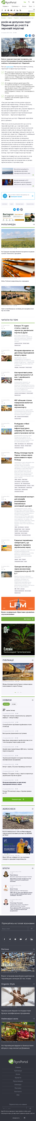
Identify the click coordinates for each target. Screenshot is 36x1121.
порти (11, 204)
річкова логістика (18, 343)
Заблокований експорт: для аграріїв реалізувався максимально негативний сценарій (24, 501)
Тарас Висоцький (21, 487)
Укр (25, 2)
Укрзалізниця (29, 487)
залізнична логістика (19, 447)
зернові (16, 559)
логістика (4, 204)
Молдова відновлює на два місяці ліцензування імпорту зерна (24, 352)
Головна (3, 18)
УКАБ (16, 443)
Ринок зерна (22, 367)
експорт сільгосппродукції (20, 393)
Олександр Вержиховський (20, 485)
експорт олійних (25, 481)
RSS (18, 1095)
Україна (16, 18)
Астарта (19, 479)
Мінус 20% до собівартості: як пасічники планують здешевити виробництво (16, 858)
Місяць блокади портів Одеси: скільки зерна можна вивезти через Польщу (23, 456)
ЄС (25, 443)
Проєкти (32, 6)
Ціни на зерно (24, 533)
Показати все (16, 799)
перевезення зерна (19, 561)
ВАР (15, 588)
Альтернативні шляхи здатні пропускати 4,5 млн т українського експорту (23, 376)
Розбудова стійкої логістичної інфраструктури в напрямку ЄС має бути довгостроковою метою (24, 428)
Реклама (18, 1088)
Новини (10, 18)
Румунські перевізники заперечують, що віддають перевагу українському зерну (23, 543)
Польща (22, 445)
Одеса (16, 487)
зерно (25, 561)
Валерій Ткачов (26, 483)
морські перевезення (24, 531)
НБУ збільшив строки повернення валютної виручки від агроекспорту (23, 403)
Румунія (24, 559)
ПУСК (18, 588)
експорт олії (17, 483)
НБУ (15, 416)
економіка (28, 529)
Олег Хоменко (21, 443)
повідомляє (9, 67)
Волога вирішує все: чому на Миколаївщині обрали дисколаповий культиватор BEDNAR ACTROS (17, 833)
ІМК (21, 483)
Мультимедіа (18, 1081)
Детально (27, 619)
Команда (18, 1084)
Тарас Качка (17, 445)
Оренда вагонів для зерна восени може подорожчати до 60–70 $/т (24, 570)
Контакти (17, 1091)
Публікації (18, 1071)
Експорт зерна (19, 204)
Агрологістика (30, 204)
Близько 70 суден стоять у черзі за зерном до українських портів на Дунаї (23, 329)
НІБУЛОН (16, 531)
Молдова (16, 367)
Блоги (24, 6)
